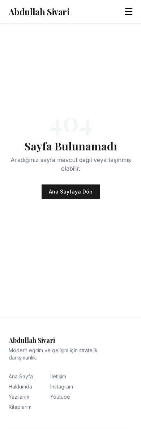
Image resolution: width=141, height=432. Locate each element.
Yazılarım (19, 397)
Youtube (60, 397)
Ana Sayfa (21, 376)
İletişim (58, 376)
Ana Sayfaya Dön (71, 191)
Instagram (61, 386)
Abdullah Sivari (39, 11)
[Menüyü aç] (128, 11)
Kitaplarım (20, 407)
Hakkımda (20, 386)
